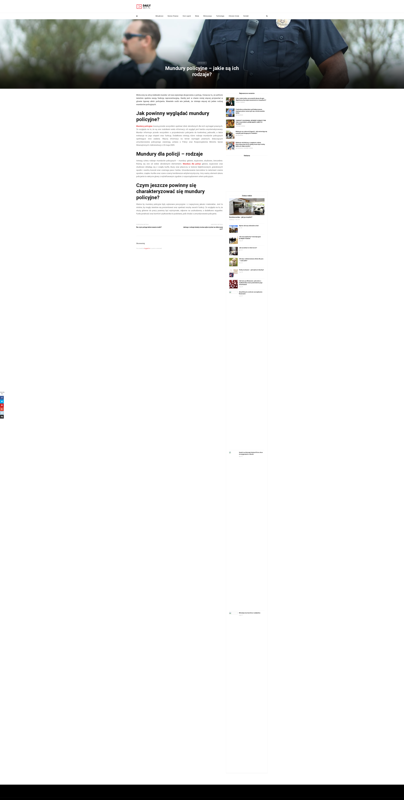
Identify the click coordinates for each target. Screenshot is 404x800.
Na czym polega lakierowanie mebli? (149, 227)
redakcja (231, 219)
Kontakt (246, 16)
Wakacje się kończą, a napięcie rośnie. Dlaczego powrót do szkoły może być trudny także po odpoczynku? (250, 144)
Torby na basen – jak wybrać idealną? (251, 270)
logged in (147, 248)
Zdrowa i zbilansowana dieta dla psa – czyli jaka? (251, 259)
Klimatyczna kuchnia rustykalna (249, 613)
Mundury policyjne (144, 126)
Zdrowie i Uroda (234, 16)
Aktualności (159, 16)
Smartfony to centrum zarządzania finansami (250, 293)
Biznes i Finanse (173, 16)
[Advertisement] (247, 173)
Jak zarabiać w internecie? (248, 248)
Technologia (220, 16)
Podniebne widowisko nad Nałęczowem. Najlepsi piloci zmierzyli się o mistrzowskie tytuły (250, 111)
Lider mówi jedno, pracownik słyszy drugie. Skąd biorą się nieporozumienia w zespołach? (251, 99)
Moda (197, 16)
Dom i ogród (187, 16)
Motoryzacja (207, 16)
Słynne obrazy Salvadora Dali (249, 225)
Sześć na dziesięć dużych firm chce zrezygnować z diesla (251, 453)
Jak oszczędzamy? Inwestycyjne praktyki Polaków (250, 237)
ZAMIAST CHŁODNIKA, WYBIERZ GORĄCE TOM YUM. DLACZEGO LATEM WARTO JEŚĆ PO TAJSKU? (251, 122)
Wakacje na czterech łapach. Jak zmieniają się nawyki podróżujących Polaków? (251, 132)
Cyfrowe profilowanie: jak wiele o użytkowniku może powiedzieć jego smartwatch (250, 282)
